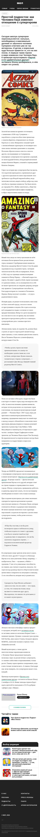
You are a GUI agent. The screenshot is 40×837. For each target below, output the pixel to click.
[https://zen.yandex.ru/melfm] (9, 786)
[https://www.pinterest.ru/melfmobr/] (25, 786)
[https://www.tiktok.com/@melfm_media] (20, 786)
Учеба (12, 8)
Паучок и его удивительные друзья (18, 58)
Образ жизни (22, 8)
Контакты (25, 793)
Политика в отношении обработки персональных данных (17, 828)
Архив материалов (29, 805)
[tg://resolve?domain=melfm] (4, 786)
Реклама (5, 797)
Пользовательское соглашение (10, 825)
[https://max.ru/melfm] (36, 786)
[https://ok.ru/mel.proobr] (31, 786)
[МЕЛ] (20, 3)
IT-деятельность (9, 805)
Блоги (5, 13)
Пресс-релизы (27, 797)
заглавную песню (27, 630)
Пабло (23, 801)
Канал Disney (22, 694)
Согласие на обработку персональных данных (14, 826)
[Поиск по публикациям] (3, 3)
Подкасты (6, 801)
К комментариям (20, 707)
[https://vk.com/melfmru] (14, 786)
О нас (4, 793)
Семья (4, 8)
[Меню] (37, 3)
